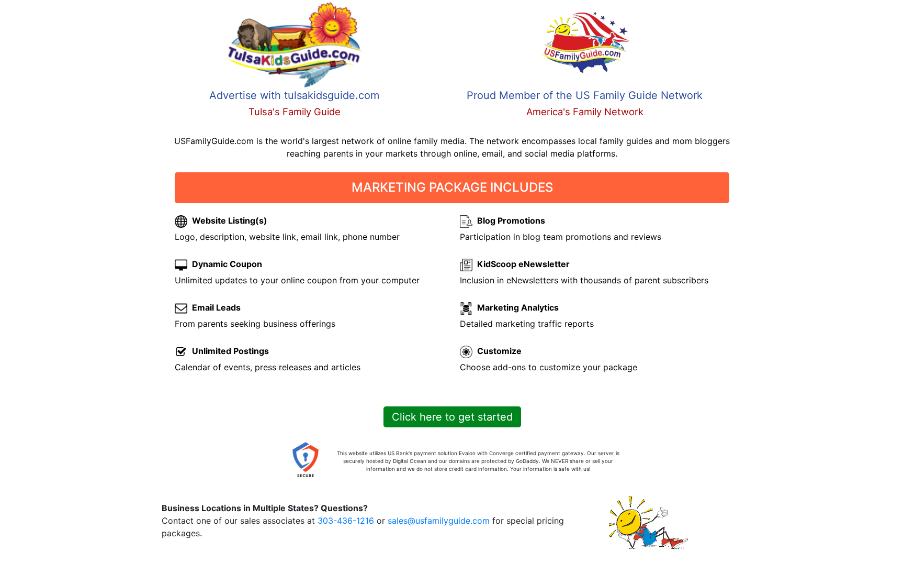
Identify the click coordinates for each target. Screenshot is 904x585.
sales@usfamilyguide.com (439, 520)
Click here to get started (452, 417)
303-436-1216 (346, 520)
